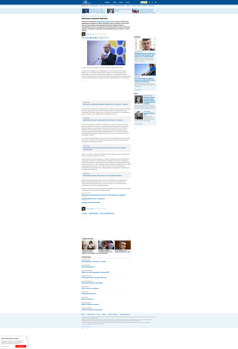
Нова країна (151, 5)
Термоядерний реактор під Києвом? (92, 283)
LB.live (127, 2)
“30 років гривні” (94, 5)
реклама (84, 213)
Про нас (83, 314)
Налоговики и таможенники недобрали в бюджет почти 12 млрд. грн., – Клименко (105, 104)
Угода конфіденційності (125, 314)
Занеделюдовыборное (88, 267)
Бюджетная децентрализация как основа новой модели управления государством (104, 195)
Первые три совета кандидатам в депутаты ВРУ (95, 272)
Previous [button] (81, 11)
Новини (107, 2)
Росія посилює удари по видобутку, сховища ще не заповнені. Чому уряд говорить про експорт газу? (145, 80)
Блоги (115, 2)
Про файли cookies (5, 346)
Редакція (104, 314)
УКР (152, 2)
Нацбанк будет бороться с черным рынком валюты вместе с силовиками (103, 120)
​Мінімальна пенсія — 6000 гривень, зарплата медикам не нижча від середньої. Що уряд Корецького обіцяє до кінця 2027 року (97, 12)
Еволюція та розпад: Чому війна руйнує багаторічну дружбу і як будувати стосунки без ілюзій (149, 101)
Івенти (98, 314)
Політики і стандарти (112, 314)
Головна (83, 16)
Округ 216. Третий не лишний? (90, 304)
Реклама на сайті (91, 314)
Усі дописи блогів (139, 124)
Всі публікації (138, 89)
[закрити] (26, 337)
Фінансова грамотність (105, 5)
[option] (94, 11)
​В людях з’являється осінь (149, 113)
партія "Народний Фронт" (107, 213)
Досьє (121, 2)
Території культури (136, 5)
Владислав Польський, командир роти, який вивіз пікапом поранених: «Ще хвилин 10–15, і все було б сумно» (145, 55)
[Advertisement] (106, 90)
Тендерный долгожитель (89, 293)
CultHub (128, 5)
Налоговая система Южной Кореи (91, 202)
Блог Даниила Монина (95, 16)
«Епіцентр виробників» (118, 5)
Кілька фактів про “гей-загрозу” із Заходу (94, 261)
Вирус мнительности (88, 299)
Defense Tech (85, 5)
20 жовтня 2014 (103, 16)
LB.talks (145, 5)
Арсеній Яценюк (93, 213)
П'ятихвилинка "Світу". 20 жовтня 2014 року (94, 277)
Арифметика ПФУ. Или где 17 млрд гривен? (93, 199)
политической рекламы (103, 21)
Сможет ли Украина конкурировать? (92, 310)
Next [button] (157, 11)
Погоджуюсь (20, 346)
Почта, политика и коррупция (90, 288)
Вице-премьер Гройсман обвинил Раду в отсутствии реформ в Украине (102, 175)
